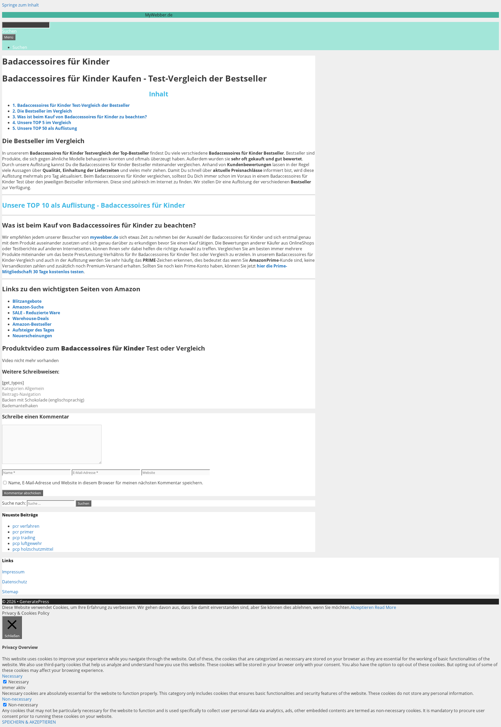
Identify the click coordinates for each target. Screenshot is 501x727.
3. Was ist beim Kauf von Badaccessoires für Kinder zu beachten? (80, 117)
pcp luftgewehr (27, 543)
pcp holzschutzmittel (33, 549)
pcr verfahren (26, 526)
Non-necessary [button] (17, 699)
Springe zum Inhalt (20, 5)
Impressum (13, 572)
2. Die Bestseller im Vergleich (42, 111)
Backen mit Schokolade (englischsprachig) (43, 400)
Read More (385, 607)
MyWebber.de (158, 15)
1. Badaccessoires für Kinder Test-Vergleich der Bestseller (71, 105)
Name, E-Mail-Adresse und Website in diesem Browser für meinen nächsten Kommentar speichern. (105, 483)
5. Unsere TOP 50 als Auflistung (45, 128)
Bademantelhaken (20, 406)
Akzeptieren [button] (362, 607)
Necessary (18, 682)
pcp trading (24, 537)
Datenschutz (14, 582)
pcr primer (23, 532)
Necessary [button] (12, 676)
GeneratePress (34, 601)
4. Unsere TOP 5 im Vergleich (42, 122)
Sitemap (10, 592)
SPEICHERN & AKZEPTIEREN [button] (29, 722)
